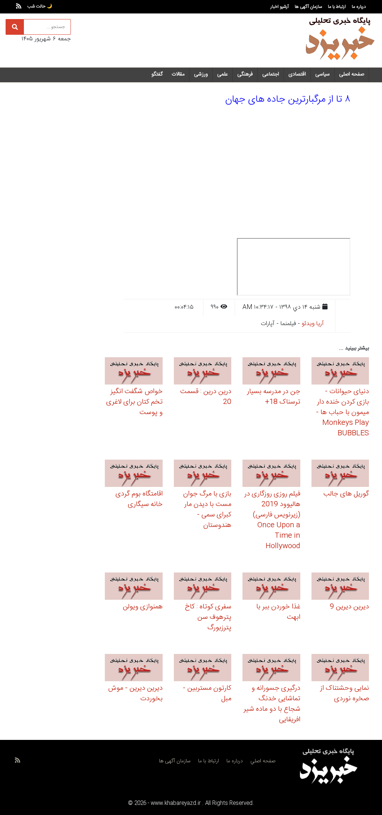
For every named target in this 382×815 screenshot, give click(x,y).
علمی (222, 74)
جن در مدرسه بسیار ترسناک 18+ (273, 397)
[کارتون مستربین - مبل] (203, 669)
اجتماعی (270, 74)
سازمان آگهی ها (308, 6)
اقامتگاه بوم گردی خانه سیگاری (139, 499)
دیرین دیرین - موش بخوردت (135, 693)
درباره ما (359, 6)
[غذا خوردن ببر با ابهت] (271, 587)
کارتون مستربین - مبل (207, 693)
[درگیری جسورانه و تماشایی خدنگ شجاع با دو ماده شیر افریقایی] (271, 669)
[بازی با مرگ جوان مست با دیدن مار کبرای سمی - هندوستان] (203, 474)
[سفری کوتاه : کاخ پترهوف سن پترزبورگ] (203, 587)
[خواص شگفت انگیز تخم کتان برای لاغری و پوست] (134, 372)
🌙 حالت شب (39, 6)
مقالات (178, 74)
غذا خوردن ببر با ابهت (278, 612)
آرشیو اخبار (279, 6)
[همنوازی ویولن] (134, 587)
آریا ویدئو (313, 324)
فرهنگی (245, 74)
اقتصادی (297, 74)
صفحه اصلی (351, 74)
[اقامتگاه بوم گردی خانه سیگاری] (134, 474)
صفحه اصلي (262, 761)
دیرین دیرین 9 (349, 606)
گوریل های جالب (346, 494)
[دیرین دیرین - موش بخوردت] (134, 669)
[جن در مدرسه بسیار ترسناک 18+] (271, 372)
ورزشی (201, 74)
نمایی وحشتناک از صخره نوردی (344, 693)
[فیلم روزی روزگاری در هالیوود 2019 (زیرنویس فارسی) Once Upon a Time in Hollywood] (271, 474)
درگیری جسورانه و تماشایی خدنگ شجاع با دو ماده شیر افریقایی (272, 704)
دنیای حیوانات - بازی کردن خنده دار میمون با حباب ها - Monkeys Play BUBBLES (342, 412)
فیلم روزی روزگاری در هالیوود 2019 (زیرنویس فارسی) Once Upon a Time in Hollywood (272, 520)
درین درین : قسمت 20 (205, 397)
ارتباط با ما (337, 6)
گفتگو (157, 74)
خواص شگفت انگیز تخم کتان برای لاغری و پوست (134, 402)
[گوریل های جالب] (340, 474)
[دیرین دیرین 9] (340, 587)
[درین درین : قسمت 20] (203, 372)
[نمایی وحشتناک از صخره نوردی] (340, 669)
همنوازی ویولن (143, 606)
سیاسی (322, 74)
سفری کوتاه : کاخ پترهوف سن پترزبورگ (208, 617)
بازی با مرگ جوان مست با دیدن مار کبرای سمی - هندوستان (207, 509)
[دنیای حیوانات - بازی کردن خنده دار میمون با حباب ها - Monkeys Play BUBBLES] (340, 372)
